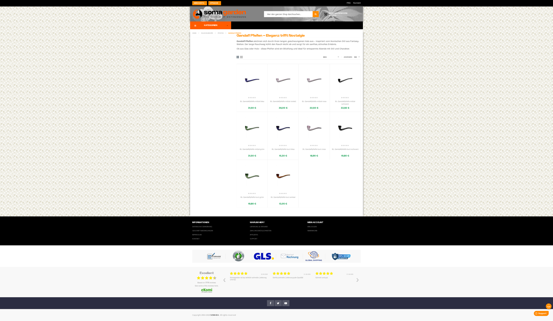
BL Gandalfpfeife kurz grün (252, 197)
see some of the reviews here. (206, 285)
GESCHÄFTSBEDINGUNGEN (202, 231)
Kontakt (357, 3)
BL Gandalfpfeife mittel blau (252, 101)
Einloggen (312, 226)
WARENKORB (312, 231)
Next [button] (357, 280)
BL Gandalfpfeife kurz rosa (314, 149)
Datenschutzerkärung (202, 226)
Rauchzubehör (207, 33)
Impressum (197, 235)
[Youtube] (285, 303)
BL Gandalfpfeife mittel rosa (314, 101)
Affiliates (254, 235)
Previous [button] (224, 280)
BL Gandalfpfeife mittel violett (283, 101)
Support (253, 239)
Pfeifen (221, 33)
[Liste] (241, 57)
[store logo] (218, 14)
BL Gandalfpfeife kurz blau (283, 149)
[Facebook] (270, 303)
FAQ (349, 3)
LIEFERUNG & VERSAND (259, 226)
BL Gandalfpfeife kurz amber (283, 197)
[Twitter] (278, 303)
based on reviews (206, 282)
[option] (248, 282)
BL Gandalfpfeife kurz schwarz (345, 149)
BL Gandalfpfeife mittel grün (252, 149)
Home (194, 33)
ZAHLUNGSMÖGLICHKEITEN (260, 231)
